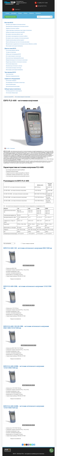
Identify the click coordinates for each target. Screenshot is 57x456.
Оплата (7, 13)
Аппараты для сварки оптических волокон (15, 24)
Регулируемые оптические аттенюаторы (15, 82)
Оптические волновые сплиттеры (13, 67)
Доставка (13, 13)
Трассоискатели (9, 74)
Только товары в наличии (28, 243)
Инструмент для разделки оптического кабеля (16, 36)
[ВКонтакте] (22, 445)
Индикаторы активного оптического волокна (16, 61)
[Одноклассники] (24, 445)
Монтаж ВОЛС (9, 22)
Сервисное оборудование (12, 78)
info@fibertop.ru (42, 6)
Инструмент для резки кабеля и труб (14, 34)
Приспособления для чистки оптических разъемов (17, 42)
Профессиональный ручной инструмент (15, 40)
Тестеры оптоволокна (11, 52)
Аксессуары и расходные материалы (14, 45)
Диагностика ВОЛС (10, 48)
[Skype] (32, 445)
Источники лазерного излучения (13, 56)
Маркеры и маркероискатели (12, 76)
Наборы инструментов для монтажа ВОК (15, 32)
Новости (31, 13)
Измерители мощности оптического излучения (16, 60)
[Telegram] (34, 445)
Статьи (25, 13)
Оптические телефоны (11, 80)
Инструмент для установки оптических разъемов (17, 38)
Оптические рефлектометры (12, 50)
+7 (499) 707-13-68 (42, 2)
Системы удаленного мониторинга (14, 90)
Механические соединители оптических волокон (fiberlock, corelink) (21, 43)
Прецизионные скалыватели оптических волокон (17, 26)
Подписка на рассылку (10, 16)
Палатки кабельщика (11, 84)
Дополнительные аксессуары (13, 86)
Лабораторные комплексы (13, 89)
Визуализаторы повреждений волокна (15, 58)
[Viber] (28, 445)
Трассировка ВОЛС (10, 72)
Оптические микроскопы (11, 63)
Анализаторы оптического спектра (14, 65)
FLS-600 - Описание (10, 148)
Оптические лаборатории (12, 92)
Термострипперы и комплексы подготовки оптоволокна (19, 30)
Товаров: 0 (17, 9)
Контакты (38, 13)
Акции (20, 13)
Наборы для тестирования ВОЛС (13, 54)
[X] (26, 445)
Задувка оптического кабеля (12, 28)
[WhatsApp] (30, 445)
